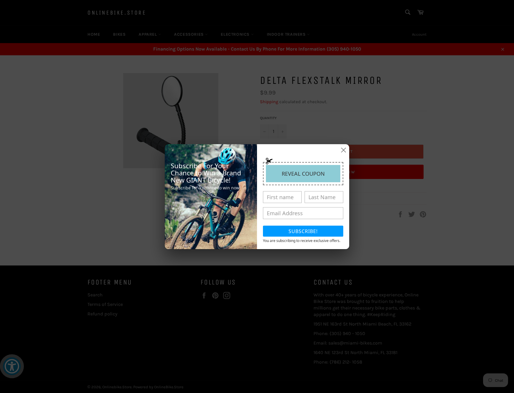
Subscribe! (303, 231)
